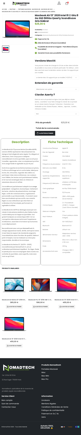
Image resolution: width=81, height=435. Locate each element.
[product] (14, 285)
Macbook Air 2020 (56, 35)
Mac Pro (44, 379)
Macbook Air (46, 35)
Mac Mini (45, 376)
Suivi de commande (10, 403)
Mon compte (7, 400)
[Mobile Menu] (4, 3)
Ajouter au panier (46, 133)
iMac (43, 372)
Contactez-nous (9, 407)
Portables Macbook (68, 35)
